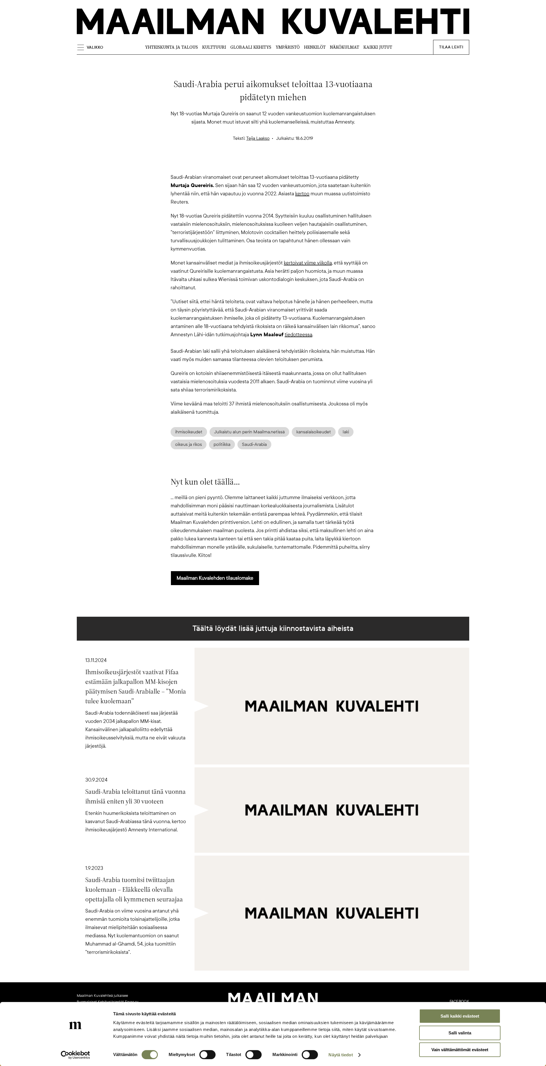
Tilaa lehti (451, 47)
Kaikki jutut (377, 47)
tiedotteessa (298, 334)
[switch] (207, 1054)
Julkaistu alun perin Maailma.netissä (249, 432)
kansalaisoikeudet (313, 432)
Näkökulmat (344, 47)
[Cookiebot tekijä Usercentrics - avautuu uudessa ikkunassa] (75, 1055)
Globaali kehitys (250, 47)
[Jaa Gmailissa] (264, 163)
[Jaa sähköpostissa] (300, 163)
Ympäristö (288, 47)
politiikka (222, 444)
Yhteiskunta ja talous (171, 47)
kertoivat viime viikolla (308, 262)
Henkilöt (315, 47)
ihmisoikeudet (188, 432)
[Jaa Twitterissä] (246, 163)
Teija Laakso (258, 138)
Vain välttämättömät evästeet (459, 1049)
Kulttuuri (214, 47)
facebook (459, 1001)
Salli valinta (459, 1032)
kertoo (302, 193)
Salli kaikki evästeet (459, 1016)
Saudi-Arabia (254, 444)
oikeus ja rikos (188, 444)
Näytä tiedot (340, 1054)
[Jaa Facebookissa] (282, 163)
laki (346, 432)
